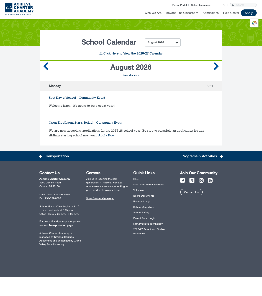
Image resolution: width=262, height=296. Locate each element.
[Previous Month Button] (46, 67)
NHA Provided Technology (148, 223)
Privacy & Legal (142, 201)
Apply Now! (106, 135)
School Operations (143, 206)
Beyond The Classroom (182, 13)
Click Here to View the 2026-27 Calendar (132, 53)
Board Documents (143, 195)
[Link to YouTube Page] (210, 181)
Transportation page (61, 225)
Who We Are (153, 13)
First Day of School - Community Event (77, 97)
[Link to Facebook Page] (182, 181)
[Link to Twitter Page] (192, 181)
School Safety (141, 212)
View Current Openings (100, 198)
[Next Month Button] (216, 67)
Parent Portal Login (144, 218)
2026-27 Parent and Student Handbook (149, 231)
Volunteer (138, 190)
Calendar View (131, 74)
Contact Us (191, 192)
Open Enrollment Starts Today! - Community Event (85, 122)
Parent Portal (179, 4)
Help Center (231, 13)
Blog (135, 178)
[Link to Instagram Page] (201, 181)
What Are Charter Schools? (148, 184)
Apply (249, 13)
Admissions (211, 13)
